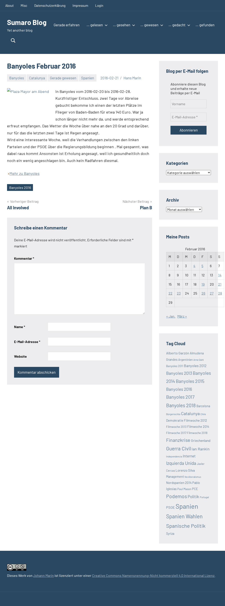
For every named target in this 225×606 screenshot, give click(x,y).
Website (20, 356)
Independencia (174, 456)
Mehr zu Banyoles (24, 173)
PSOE (170, 507)
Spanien (87, 78)
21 (219, 284)
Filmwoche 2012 (195, 420)
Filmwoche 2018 (197, 433)
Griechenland (200, 440)
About (9, 5)
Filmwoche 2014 (198, 426)
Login (99, 5)
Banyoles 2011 (174, 366)
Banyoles (16, 78)
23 (179, 293)
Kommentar (24, 258)
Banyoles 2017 (180, 397)
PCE (195, 489)
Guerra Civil (178, 448)
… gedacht (177, 25)
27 (212, 293)
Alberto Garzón (177, 353)
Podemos (176, 496)
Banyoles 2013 (179, 373)
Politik (193, 496)
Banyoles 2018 (181, 405)
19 (203, 284)
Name (19, 327)
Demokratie (174, 420)
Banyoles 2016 (20, 187)
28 (220, 293)
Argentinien (185, 359)
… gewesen (149, 25)
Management (175, 476)
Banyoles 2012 (195, 365)
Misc (24, 5)
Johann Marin (43, 575)
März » (182, 316)
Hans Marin (132, 78)
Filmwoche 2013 (176, 426)
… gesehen (121, 25)
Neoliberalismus (193, 476)
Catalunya (37, 78)
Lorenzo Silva (185, 470)
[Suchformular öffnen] (13, 40)
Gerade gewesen (63, 78)
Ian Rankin (201, 448)
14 (219, 275)
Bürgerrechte (173, 414)
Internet (189, 456)
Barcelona (203, 406)
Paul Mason (184, 489)
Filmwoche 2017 (176, 433)
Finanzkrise (178, 440)
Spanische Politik (185, 525)
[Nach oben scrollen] (215, 597)
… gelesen (95, 25)
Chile (203, 414)
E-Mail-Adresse (27, 341)
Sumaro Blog (27, 22)
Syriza (170, 533)
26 (203, 293)
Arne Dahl (198, 359)
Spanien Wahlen (184, 516)
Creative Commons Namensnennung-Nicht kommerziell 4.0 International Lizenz (153, 575)
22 (170, 293)
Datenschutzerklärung (49, 5)
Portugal (204, 497)
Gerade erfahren (67, 25)
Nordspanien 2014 (179, 483)
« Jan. (170, 316)
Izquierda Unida (181, 463)
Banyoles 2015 (190, 381)
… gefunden (205, 25)
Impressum (80, 5)
